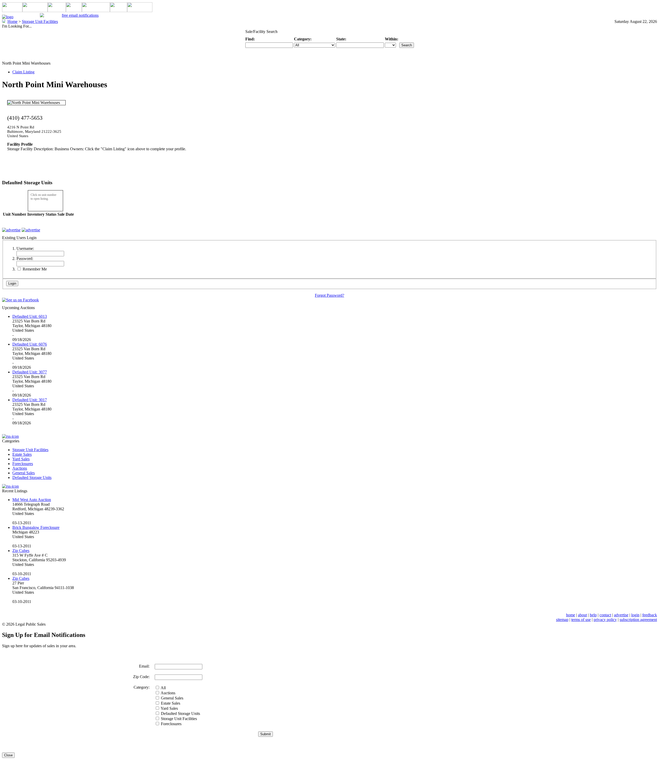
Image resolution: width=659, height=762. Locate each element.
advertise (621, 615)
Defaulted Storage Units (31, 477)
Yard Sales (21, 459)
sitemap (562, 619)
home (570, 615)
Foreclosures (22, 463)
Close (8, 755)
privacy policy (605, 619)
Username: (25, 248)
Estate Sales (22, 454)
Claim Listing (23, 72)
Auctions (19, 468)
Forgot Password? (329, 295)
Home (12, 21)
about (582, 615)
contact (605, 615)
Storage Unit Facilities (30, 450)
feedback (649, 615)
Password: (24, 258)
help (593, 615)
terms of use (581, 619)
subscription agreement (638, 619)
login (635, 615)
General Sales (23, 473)
